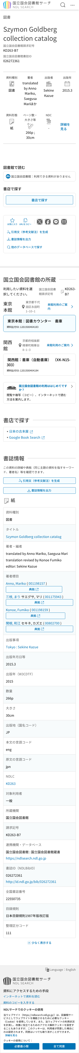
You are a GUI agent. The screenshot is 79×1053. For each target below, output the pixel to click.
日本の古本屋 (19, 431)
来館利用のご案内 (57, 306)
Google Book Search (25, 437)
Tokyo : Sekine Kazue (22, 646)
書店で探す (39, 200)
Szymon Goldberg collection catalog (33, 536)
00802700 (52, 623)
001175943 (53, 596)
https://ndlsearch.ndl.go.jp (26, 858)
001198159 (40, 609)
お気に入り (12, 224)
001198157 (37, 583)
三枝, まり (13, 596)
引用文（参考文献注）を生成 (29, 232)
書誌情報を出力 (21, 239)
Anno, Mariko (16, 583)
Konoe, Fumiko (17, 609)
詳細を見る (65, 126)
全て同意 (59, 1046)
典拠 (32, 589)
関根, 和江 (13, 623)
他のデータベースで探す (26, 247)
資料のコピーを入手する (18, 1003)
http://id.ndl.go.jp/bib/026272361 (31, 881)
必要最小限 (21, 1046)
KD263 (11, 783)
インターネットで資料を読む (21, 996)
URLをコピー (25, 224)
